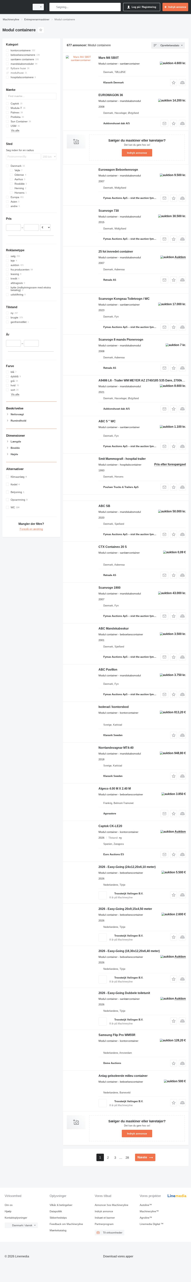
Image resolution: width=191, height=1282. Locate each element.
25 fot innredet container (115, 251)
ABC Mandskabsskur (113, 628)
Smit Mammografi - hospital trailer (122, 458)
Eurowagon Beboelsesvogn (118, 169)
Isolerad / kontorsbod (113, 706)
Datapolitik (56, 1211)
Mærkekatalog (58, 1230)
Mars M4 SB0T (108, 57)
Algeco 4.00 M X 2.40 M (114, 788)
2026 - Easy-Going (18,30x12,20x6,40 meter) (129, 951)
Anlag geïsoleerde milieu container (123, 1075)
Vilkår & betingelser (61, 1204)
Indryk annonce (137, 152)
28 (127, 1157)
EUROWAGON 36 (110, 95)
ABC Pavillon (107, 669)
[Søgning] (53, 7)
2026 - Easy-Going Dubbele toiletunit (124, 993)
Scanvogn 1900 (109, 587)
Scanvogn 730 (108, 210)
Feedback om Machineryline (66, 1223)
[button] (173, 82)
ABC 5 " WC (107, 421)
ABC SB (104, 506)
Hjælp (8, 1211)
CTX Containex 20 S (112, 546)
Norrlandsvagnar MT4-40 (116, 747)
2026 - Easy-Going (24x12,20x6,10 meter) (127, 866)
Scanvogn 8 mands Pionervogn (120, 339)
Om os (8, 1204)
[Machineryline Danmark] (16, 7)
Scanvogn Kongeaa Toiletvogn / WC (124, 298)
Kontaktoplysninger (16, 1217)
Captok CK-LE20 (110, 826)
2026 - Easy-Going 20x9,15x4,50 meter (125, 908)
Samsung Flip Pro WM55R (116, 1035)
